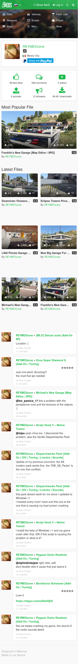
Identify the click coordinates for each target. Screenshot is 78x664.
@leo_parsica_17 (27, 401)
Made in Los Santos (13, 655)
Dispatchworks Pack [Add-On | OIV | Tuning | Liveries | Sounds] (43, 455)
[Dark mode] (67, 4)
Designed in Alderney (14, 651)
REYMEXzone (33, 46)
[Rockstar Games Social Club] (25, 50)
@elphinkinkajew (27, 563)
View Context (25, 347)
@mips (20, 433)
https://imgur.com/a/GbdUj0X (34, 601)
